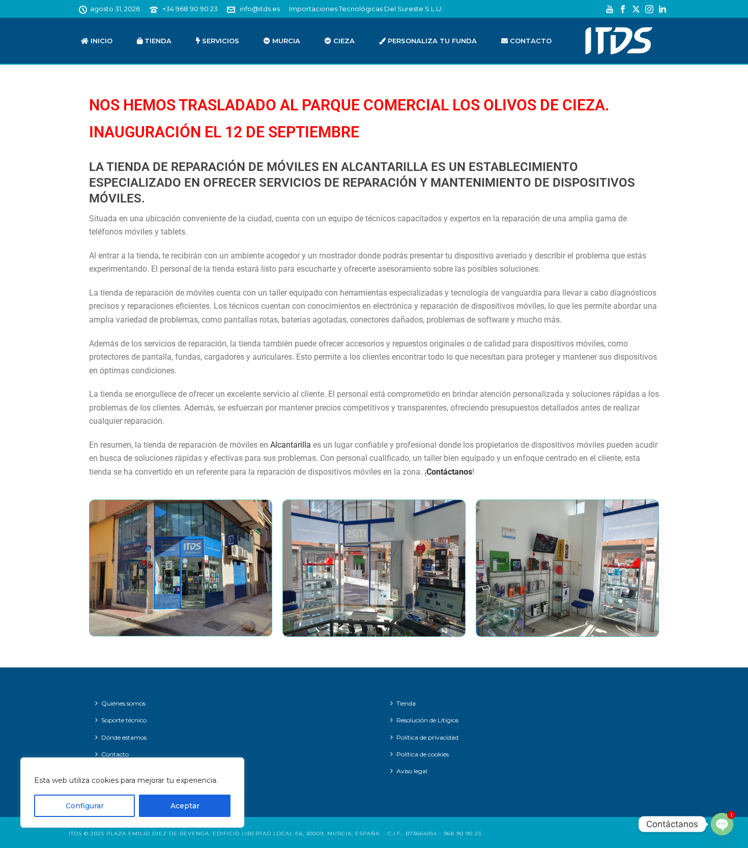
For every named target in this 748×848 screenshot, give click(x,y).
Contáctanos (449, 472)
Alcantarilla (290, 445)
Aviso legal (411, 771)
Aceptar (184, 805)
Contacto (530, 41)
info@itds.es (260, 9)
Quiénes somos (123, 703)
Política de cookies (422, 754)
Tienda (156, 41)
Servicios (219, 41)
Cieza (343, 41)
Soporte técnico (124, 720)
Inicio (100, 41)
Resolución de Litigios (427, 720)
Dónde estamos (124, 737)
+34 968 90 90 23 (190, 9)
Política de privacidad (427, 737)
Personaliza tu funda (431, 41)
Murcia (285, 41)
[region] (132, 792)
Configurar (85, 805)
